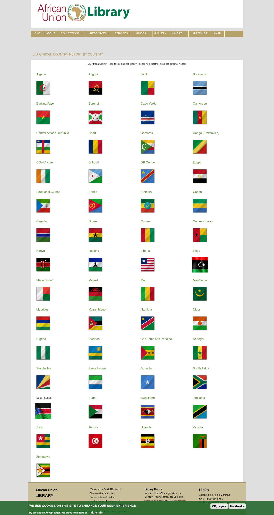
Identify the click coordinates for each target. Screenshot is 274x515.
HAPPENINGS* (199, 33)
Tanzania (199, 398)
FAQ (201, 498)
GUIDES (141, 33)
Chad (92, 133)
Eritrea (93, 192)
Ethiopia (146, 192)
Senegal (198, 339)
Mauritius (42, 309)
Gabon (197, 192)
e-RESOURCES (97, 33)
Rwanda (94, 339)
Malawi (93, 280)
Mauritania (200, 280)
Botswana (199, 74)
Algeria (41, 74)
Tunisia (93, 427)
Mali (143, 280)
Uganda (146, 427)
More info (97, 512)
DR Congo (148, 162)
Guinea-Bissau (203, 221)
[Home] (84, 13)
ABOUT (50, 33)
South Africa (201, 368)
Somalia (146, 368)
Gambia (41, 221)
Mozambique (97, 309)
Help (220, 498)
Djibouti (94, 162)
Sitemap (211, 498)
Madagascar (44, 280)
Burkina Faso (45, 103)
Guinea (145, 221)
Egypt (197, 162)
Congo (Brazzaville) (206, 133)
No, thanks (237, 506)
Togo (39, 427)
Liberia (145, 250)
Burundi (94, 103)
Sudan (93, 398)
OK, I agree (219, 506)
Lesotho (94, 250)
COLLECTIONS (70, 33)
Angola (93, 74)
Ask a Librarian (222, 494)
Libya (196, 250)
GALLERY (160, 33)
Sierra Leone (97, 368)
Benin (145, 74)
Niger (196, 309)
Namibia (146, 309)
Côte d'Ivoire (44, 162)
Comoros (147, 133)
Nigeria (41, 339)
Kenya (40, 250)
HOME (36, 33)
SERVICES (121, 33)
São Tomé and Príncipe (156, 339)
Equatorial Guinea (48, 192)
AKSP (217, 33)
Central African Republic (52, 133)
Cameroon (200, 103)
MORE (178, 33)
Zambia (198, 427)
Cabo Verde (149, 103)
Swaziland (148, 398)
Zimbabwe (43, 456)
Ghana (93, 221)
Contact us (205, 494)
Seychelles (43, 368)
